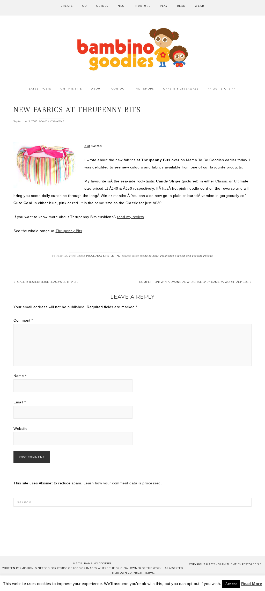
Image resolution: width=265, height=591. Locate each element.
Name (19, 376)
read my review (130, 217)
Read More (251, 583)
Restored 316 (251, 564)
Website (20, 428)
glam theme (227, 564)
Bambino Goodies (132, 49)
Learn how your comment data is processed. (123, 483)
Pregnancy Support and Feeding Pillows (186, 255)
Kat (87, 146)
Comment (23, 320)
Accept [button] (231, 584)
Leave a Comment (51, 121)
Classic (221, 181)
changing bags (149, 255)
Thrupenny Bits (69, 231)
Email (19, 402)
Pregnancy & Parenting (103, 255)
